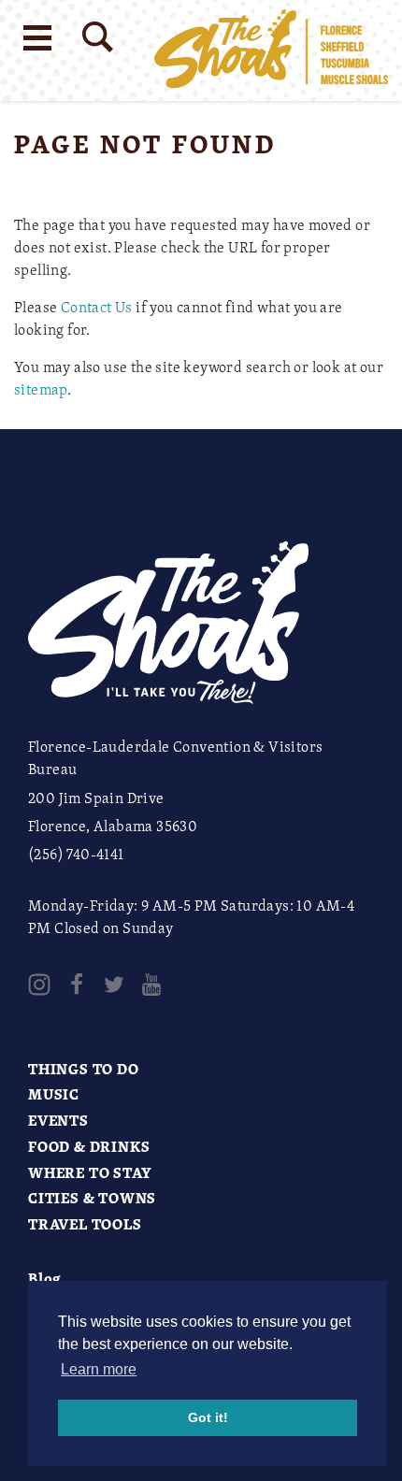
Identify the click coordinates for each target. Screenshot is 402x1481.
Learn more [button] (98, 1369)
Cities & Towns (92, 1198)
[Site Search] (97, 37)
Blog (45, 1278)
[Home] (271, 50)
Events (58, 1120)
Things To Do (83, 1069)
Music (53, 1094)
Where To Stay (89, 1172)
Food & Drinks (89, 1146)
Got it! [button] (208, 1417)
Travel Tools (85, 1224)
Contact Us (97, 307)
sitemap (40, 389)
